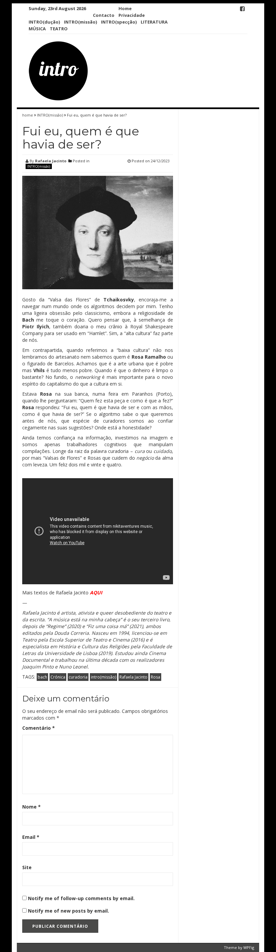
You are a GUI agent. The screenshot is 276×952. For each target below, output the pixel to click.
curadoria (78, 677)
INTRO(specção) (119, 22)
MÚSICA (37, 29)
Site (27, 867)
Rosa (155, 677)
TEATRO (59, 29)
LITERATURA (154, 22)
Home (125, 8)
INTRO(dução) (44, 22)
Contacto (103, 15)
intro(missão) (103, 677)
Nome (31, 806)
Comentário (38, 728)
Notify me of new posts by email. (68, 911)
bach (42, 677)
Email (30, 837)
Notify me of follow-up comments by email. (81, 898)
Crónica (57, 677)
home (28, 115)
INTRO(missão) (80, 22)
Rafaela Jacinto (50, 160)
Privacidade (131, 15)
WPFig (248, 947)
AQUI (96, 592)
